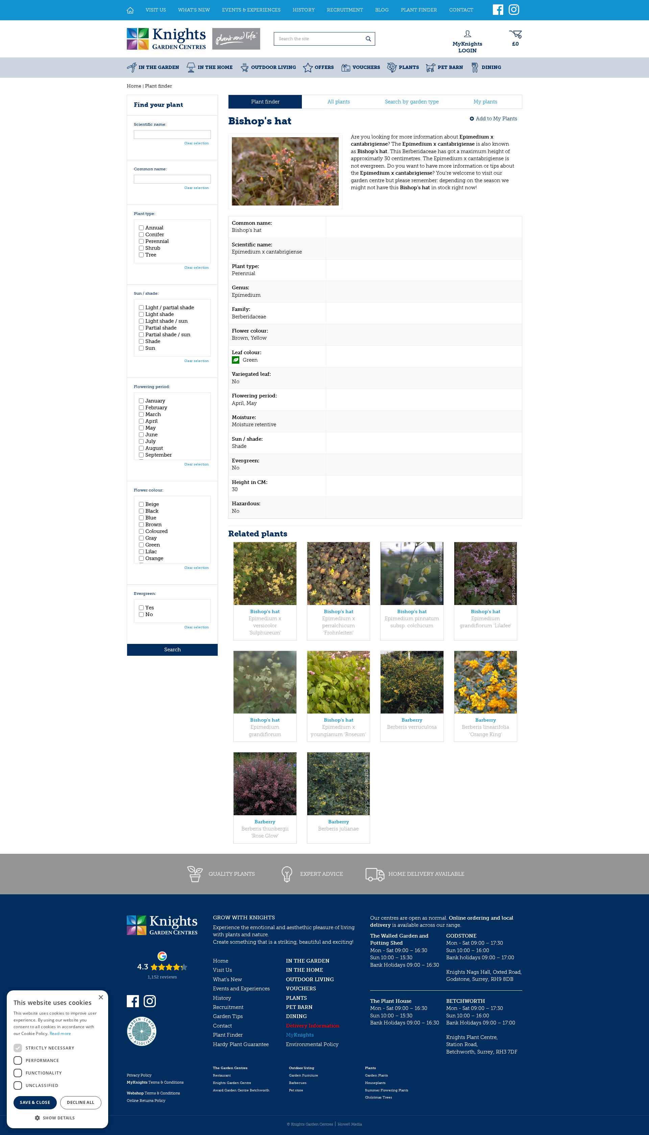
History (222, 998)
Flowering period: (152, 387)
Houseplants (375, 1083)
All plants (339, 102)
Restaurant (222, 1075)
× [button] (100, 997)
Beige (152, 504)
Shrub (152, 248)
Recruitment (228, 1007)
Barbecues (298, 1083)
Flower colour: (149, 490)
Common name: (150, 169)
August (154, 448)
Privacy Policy (139, 1075)
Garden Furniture (303, 1075)
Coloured (156, 531)
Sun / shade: (146, 293)
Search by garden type (412, 102)
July (150, 441)
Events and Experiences (241, 989)
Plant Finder (228, 1035)
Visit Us (222, 970)
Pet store (296, 1090)
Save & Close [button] (35, 1102)
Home (220, 961)
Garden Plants (376, 1075)
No (149, 614)
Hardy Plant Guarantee (241, 1044)
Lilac (151, 551)
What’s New (227, 979)
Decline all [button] (80, 1102)
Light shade (159, 314)
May (150, 428)
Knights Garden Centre (232, 1083)
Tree (150, 254)
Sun (150, 348)
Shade (152, 341)
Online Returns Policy (146, 1100)
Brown (153, 524)
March (153, 414)
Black (152, 511)
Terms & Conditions (155, 1082)
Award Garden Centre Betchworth (241, 1090)
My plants (485, 102)
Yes (149, 607)
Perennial (157, 241)
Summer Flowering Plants (386, 1090)
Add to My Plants (496, 119)
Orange (154, 558)
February (156, 407)
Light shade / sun (166, 321)
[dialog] (57, 1059)
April (151, 421)
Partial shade (160, 327)
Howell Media (350, 1124)
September (158, 455)
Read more (60, 1033)
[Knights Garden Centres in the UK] (194, 39)
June (151, 434)
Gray (151, 538)
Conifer (154, 234)
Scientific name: (150, 124)
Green (152, 544)
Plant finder (265, 102)
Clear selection (196, 143)
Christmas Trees (378, 1097)
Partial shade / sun (167, 334)
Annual (154, 227)
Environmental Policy (312, 1044)
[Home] (130, 10)
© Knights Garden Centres (310, 1124)
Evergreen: (145, 593)
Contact (222, 1026)
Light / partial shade (169, 307)
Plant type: (144, 214)
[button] (57, 1117)
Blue (150, 517)
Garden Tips (228, 1016)
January (155, 401)
